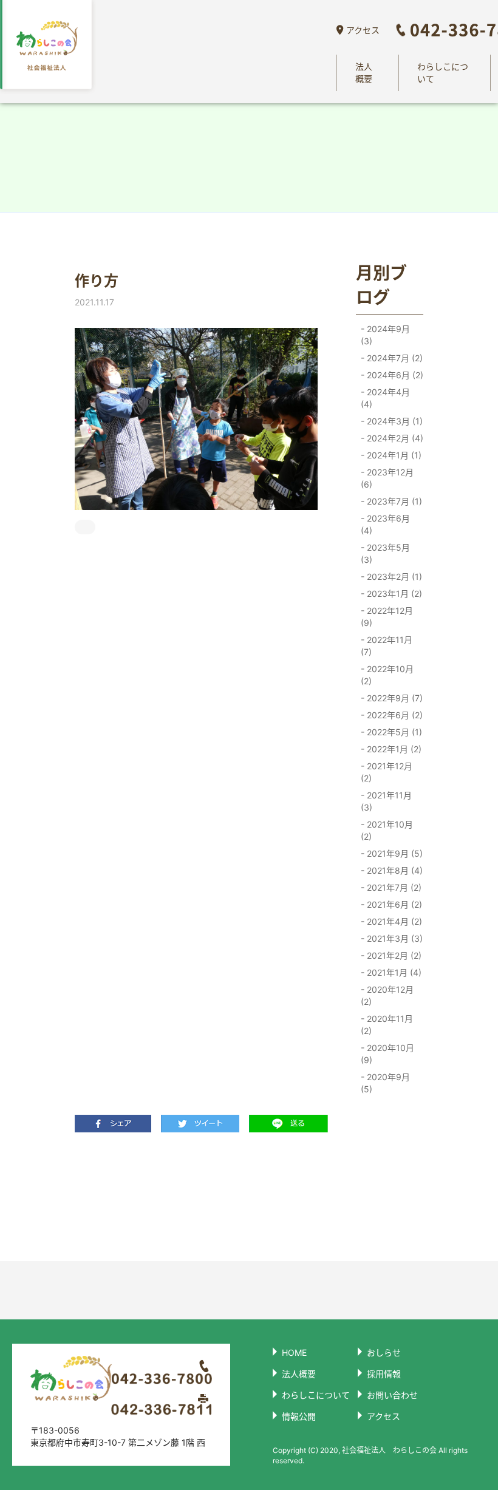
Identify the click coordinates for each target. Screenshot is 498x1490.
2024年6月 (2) (393, 375)
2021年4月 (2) (393, 921)
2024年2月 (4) (393, 438)
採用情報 (384, 1374)
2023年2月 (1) (393, 576)
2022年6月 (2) (393, 715)
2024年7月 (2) (393, 358)
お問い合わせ (392, 1395)
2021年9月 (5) (393, 853)
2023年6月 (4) (385, 524)
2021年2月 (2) (392, 955)
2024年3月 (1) (393, 421)
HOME (294, 1352)
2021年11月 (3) (386, 801)
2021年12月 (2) (386, 772)
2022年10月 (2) (387, 675)
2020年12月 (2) (387, 995)
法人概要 (363, 72)
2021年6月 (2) (393, 904)
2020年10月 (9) (387, 1054)
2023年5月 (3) (385, 553)
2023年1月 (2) (393, 593)
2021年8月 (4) (393, 870)
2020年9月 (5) (385, 1083)
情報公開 (299, 1416)
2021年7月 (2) (392, 887)
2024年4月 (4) (385, 398)
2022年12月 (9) (387, 616)
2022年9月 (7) (393, 698)
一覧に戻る (197, 1196)
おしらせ (384, 1352)
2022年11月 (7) (386, 645)
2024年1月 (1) (392, 455)
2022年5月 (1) (393, 732)
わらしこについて (442, 72)
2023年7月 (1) (393, 501)
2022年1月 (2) (392, 749)
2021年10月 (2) (387, 830)
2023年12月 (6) (387, 478)
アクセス (363, 30)
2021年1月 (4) (392, 972)
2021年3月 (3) (393, 938)
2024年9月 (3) (385, 335)
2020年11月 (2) (387, 1024)
